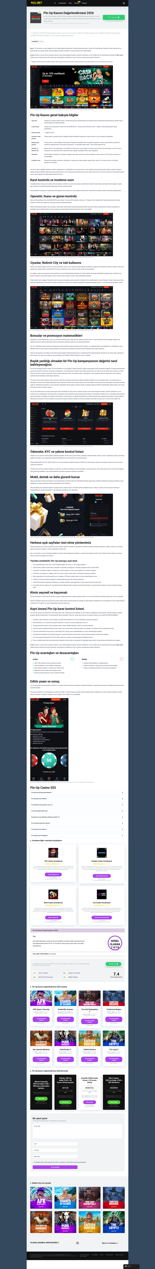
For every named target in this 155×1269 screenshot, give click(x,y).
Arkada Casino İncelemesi (101, 861)
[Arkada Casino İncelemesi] (102, 857)
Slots (70, 3)
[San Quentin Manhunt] (41, 1045)
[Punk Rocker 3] (65, 1045)
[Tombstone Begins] (114, 1005)
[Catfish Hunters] (90, 1045)
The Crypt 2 (113, 1050)
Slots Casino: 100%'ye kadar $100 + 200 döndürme (113, 1080)
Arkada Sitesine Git (102, 876)
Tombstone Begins (113, 1009)
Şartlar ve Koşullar (120, 1254)
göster (40, 41)
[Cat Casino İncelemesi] (102, 899)
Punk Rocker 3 (65, 1050)
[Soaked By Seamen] (65, 1005)
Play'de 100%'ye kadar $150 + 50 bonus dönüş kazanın (65, 1080)
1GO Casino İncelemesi (53, 861)
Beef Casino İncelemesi (53, 903)
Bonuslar (76, 3)
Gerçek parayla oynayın (41, 1019)
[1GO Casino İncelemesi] (53, 857)
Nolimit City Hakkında (84, 1254)
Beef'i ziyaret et (53, 917)
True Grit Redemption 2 (89, 1010)
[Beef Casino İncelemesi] (53, 899)
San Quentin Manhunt (41, 1050)
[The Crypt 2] (114, 1045)
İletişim (101, 1254)
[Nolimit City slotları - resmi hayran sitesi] (36, 2)
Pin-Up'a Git (112, 17)
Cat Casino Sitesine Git (102, 917)
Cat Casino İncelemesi (102, 903)
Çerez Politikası (83, 1256)
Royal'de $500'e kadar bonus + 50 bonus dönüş (89, 1080)
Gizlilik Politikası (109, 1254)
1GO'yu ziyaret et (53, 874)
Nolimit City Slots (60, 1254)
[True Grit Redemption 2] (90, 1005)
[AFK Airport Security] (41, 1005)
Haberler (84, 3)
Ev (55, 3)
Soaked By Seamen (65, 1009)
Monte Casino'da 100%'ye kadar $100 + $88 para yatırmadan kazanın (41, 1085)
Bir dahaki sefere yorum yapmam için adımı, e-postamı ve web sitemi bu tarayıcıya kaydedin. (60, 1162)
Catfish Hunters (89, 1050)
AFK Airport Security (41, 1009)
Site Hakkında (95, 1254)
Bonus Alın (41, 1098)
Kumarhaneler (62, 3)
